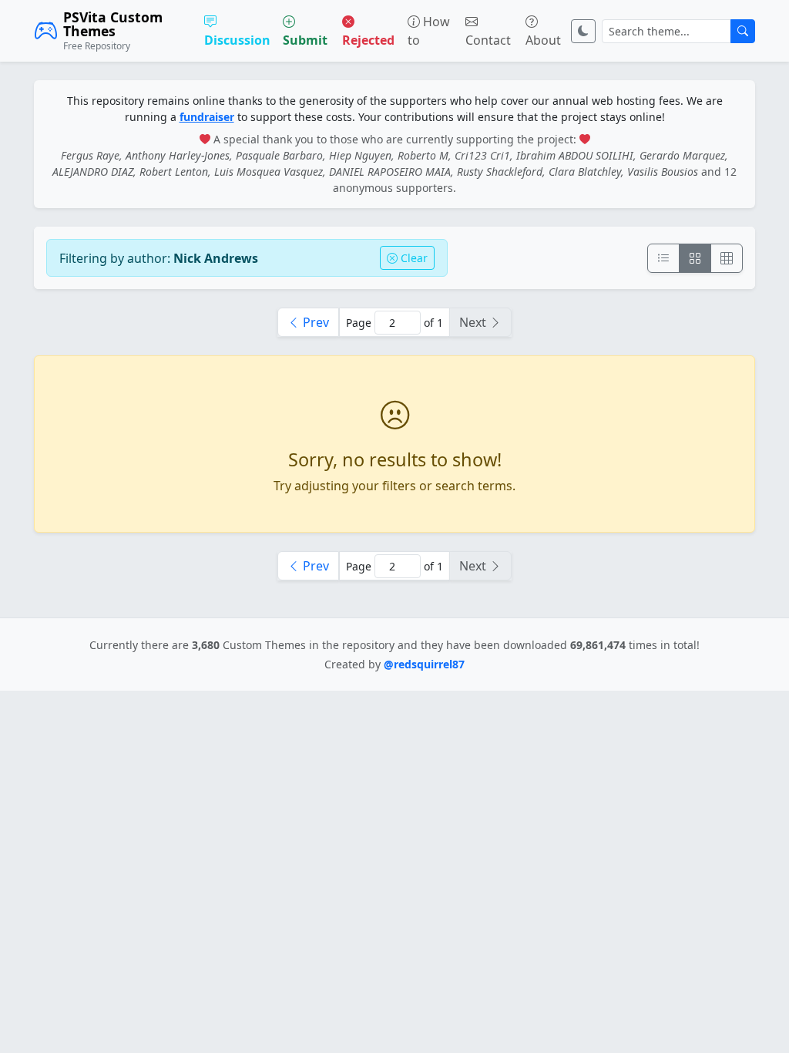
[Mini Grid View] (726, 258)
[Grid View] (695, 258)
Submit (305, 40)
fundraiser (207, 116)
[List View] (663, 258)
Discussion (237, 40)
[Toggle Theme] (583, 31)
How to (429, 31)
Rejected (368, 40)
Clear (413, 258)
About (543, 40)
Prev (314, 322)
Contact (488, 40)
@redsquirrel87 (424, 664)
